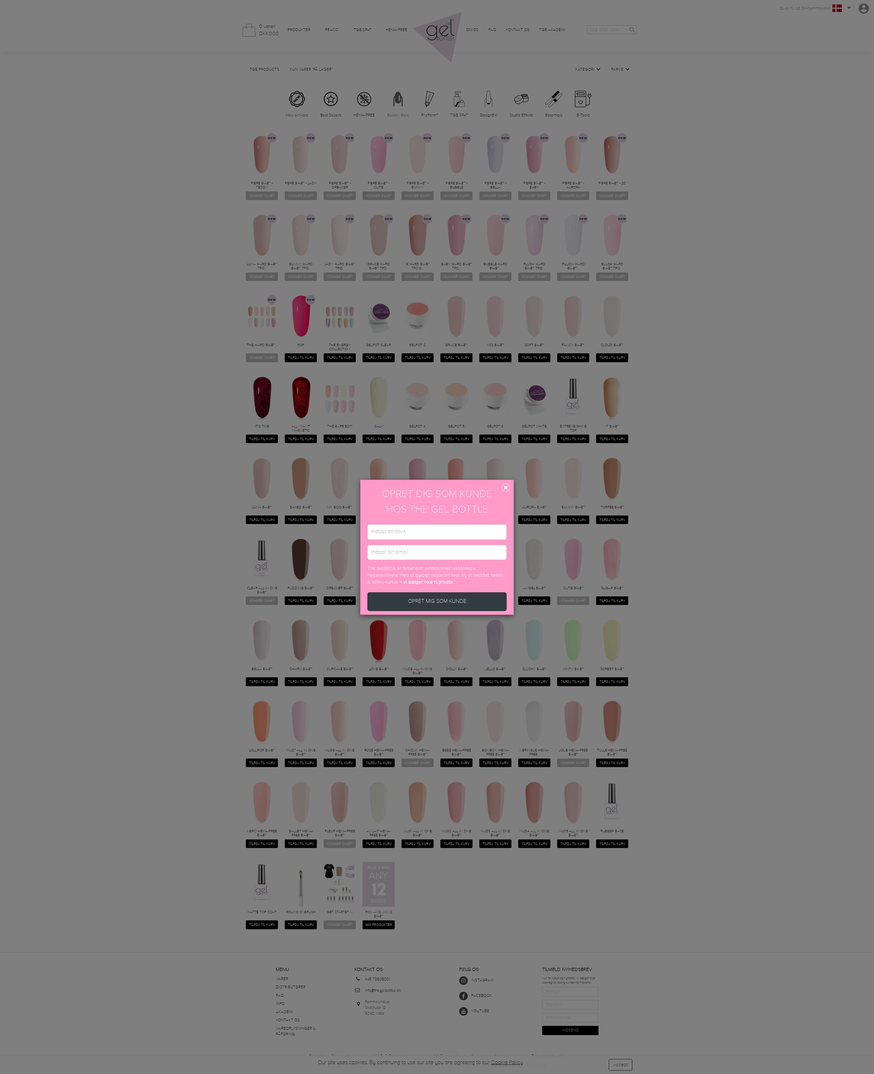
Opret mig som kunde (437, 601)
